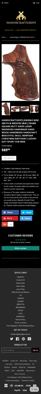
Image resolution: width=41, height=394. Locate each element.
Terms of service (21, 322)
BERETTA (20, 304)
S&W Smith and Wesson (20, 292)
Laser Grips (20, 289)
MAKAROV (20, 316)
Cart (37, 3)
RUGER (20, 301)
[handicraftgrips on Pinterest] (23, 339)
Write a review (20, 248)
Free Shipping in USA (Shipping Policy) (20, 325)
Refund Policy (20, 319)
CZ (20, 295)
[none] (6, 108)
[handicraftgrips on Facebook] (17, 339)
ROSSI (20, 310)
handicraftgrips (14, 380)
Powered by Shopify (28, 380)
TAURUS (20, 298)
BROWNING (20, 307)
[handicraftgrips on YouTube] (29, 339)
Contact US (20, 280)
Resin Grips (20, 286)
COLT (20, 313)
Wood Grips (20, 283)
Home (3, 37)
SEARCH (20, 277)
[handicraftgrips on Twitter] (11, 339)
